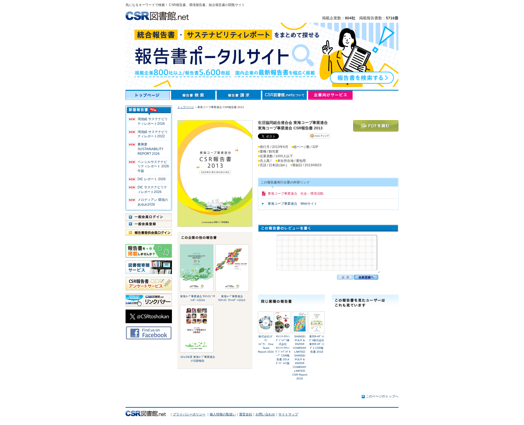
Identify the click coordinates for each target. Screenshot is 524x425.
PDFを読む (375, 126)
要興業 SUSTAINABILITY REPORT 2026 (150, 149)
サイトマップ (288, 414)
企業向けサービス (330, 95)
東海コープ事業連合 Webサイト (292, 204)
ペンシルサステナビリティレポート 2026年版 (153, 166)
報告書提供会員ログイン (149, 232)
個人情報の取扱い (223, 414)
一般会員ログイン (149, 216)
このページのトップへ (382, 396)
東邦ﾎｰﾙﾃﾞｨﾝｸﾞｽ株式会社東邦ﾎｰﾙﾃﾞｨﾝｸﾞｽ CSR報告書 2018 (316, 344)
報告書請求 (239, 95)
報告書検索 (194, 95)
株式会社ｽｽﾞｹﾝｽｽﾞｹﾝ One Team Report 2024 (266, 344)
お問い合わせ (265, 414)
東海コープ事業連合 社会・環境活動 (295, 193)
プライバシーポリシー (189, 414)
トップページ (148, 95)
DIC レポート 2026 (152, 179)
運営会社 (245, 414)
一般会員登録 (149, 223)
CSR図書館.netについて (285, 95)
